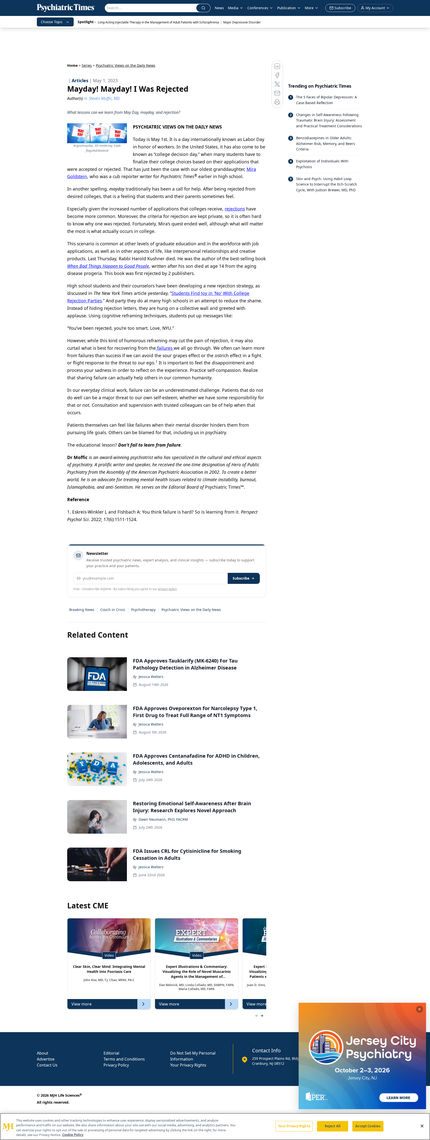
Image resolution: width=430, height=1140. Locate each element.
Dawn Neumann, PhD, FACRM (163, 819)
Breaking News (81, 609)
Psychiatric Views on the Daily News (191, 609)
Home (72, 65)
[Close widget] (419, 1009)
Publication (286, 7)
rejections (235, 209)
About (42, 1053)
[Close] (422, 1125)
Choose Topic (52, 21)
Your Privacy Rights (188, 1065)
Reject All (332, 1126)
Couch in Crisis (112, 609)
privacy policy (167, 589)
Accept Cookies (367, 1126)
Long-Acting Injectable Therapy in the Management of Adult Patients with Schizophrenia (158, 22)
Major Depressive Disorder (242, 22)
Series (87, 65)
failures (165, 348)
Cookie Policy (72, 1135)
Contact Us (47, 1065)
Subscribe (241, 578)
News (219, 7)
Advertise (45, 1059)
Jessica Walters (151, 676)
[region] (215, 1126)
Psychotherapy (143, 609)
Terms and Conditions (124, 1059)
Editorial (111, 1053)
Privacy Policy (116, 1065)
